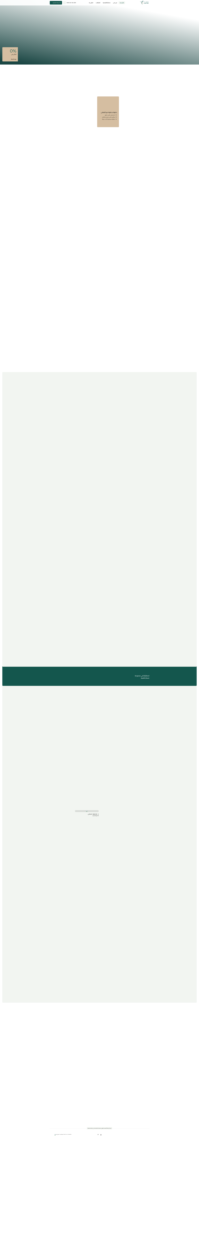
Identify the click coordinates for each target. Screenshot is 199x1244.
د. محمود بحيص (93, 814)
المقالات (98, 2)
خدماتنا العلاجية (106, 2)
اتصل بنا (91, 2)
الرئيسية (122, 2)
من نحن (115, 2)
